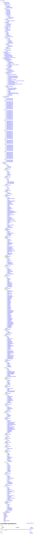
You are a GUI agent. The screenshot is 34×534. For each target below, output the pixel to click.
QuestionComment (10, 271)
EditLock (8, 209)
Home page (4, 162)
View (8, 449)
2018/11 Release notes (10, 128)
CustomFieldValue (10, 208)
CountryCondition (10, 243)
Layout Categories (9, 23)
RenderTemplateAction (10, 352)
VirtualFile (8, 282)
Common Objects (10, 70)
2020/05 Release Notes (10, 143)
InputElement (9, 326)
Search (6, 49)
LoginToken (9, 497)
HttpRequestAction (10, 338)
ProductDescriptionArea (10, 428)
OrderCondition (9, 247)
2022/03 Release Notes (10, 153)
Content (6, 8)
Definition (8, 231)
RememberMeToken (10, 400)
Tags (9, 16)
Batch (8, 362)
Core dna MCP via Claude (8, 56)
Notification (9, 166)
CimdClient (9, 401)
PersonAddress (9, 499)
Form (8, 292)
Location (8, 456)
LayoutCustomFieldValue (11, 219)
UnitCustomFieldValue (10, 181)
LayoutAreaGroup (10, 217)
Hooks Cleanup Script (11, 71)
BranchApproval (9, 510)
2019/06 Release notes (10, 134)
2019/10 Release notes (10, 137)
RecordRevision (9, 234)
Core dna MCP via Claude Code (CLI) (10, 57)
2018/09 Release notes (10, 127)
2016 (5, 100)
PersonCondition (9, 248)
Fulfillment (8, 363)
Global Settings (9, 48)
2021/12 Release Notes (10, 150)
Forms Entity (8, 29)
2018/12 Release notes (10, 129)
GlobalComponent (10, 210)
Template (8, 383)
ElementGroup (9, 290)
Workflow (8, 504)
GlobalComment (9, 263)
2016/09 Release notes (10, 106)
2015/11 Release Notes (10, 99)
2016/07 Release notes (10, 104)
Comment (8, 258)
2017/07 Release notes (10, 115)
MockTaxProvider (10, 482)
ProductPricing (9, 430)
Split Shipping (10, 95)
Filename (8, 279)
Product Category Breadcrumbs (12, 82)
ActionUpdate (9, 315)
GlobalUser (9, 332)
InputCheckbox (9, 297)
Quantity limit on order (11, 83)
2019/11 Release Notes (10, 138)
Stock (8, 364)
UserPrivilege (9, 496)
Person (8, 490)
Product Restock (10, 62)
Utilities (8, 44)
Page (8, 259)
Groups (8, 32)
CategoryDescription (10, 422)
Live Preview (8, 5)
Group (8, 453)
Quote (8, 436)
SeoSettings (9, 220)
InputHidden (9, 307)
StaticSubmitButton (10, 311)
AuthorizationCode (10, 396)
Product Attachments (11, 81)
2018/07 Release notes (10, 125)
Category (8, 200)
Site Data (5, 517)
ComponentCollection (10, 204)
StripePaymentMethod (10, 373)
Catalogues (8, 60)
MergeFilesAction (9, 358)
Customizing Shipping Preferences (13, 77)
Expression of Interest (11, 63)
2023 (5, 159)
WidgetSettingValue (10, 227)
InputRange (9, 302)
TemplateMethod (9, 461)
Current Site (5, 515)
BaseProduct (9, 420)
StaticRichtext (9, 308)
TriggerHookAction (10, 356)
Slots (7, 85)
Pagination (5, 513)
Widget (8, 225)
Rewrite (8, 440)
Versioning (8, 6)
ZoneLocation (9, 479)
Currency (8, 206)
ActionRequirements (10, 324)
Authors (8, 33)
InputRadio (9, 301)
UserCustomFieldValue (10, 495)
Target (8, 505)
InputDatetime (9, 298)
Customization (7, 22)
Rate (8, 459)
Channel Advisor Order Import (12, 88)
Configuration (10, 18)
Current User (6, 516)
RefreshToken (9, 397)
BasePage (8, 416)
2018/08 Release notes (10, 126)
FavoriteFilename (9, 286)
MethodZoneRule (9, 457)
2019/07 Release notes (10, 135)
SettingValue (9, 222)
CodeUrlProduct (9, 242)
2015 (5, 97)
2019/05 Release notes (10, 133)
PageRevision (9, 260)
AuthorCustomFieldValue (11, 498)
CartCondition (9, 240)
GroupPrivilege (9, 489)
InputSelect (9, 303)
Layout (8, 216)
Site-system (8, 38)
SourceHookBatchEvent (10, 355)
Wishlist (8, 432)
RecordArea (9, 235)
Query (5, 521)
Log (8, 245)
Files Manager (9, 11)
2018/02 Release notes (10, 121)
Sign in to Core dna (7, 3)
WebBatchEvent (9, 345)
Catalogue (8, 73)
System (6, 37)
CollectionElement (10, 201)
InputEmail (9, 299)
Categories (9, 15)
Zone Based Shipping (10, 86)
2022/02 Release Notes (10, 152)
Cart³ (9, 75)
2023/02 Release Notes (10, 160)
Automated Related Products (12, 74)
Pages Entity (8, 9)
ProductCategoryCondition (11, 250)
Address (8, 197)
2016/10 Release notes (10, 107)
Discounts (9, 78)
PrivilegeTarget (9, 491)
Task (8, 444)
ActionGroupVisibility (10, 323)
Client (8, 395)
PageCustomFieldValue (10, 183)
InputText (8, 306)
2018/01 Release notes (10, 120)
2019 (5, 130)
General (6, 4)
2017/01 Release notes (10, 110)
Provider (8, 476)
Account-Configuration (10, 36)
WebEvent (8, 344)
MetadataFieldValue (10, 408)
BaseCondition (9, 316)
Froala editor (6, 53)
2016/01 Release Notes (10, 101)
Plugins (9, 90)
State (8, 223)
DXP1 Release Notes (6, 96)
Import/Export (10, 46)
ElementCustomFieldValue (11, 390)
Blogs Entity (8, 10)
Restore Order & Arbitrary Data (12, 92)
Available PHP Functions (8, 55)
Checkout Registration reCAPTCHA (13, 64)
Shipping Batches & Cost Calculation (13, 93)
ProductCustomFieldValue (11, 426)
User (8, 494)
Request (8, 468)
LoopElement (9, 346)
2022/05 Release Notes (10, 155)
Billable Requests (10, 42)
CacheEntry (9, 471)
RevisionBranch (9, 507)
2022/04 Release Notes (10, 154)
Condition (8, 347)
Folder (8, 280)
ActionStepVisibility (10, 322)
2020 (5, 139)
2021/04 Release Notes (10, 145)
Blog (8, 171)
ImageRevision (9, 281)
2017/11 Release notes (10, 118)
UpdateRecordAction (10, 351)
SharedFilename (9, 285)
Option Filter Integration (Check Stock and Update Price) (16, 80)
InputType (8, 213)
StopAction (9, 353)
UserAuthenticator (10, 398)
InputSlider (9, 304)
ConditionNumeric (10, 318)
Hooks (7, 19)
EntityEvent (9, 339)
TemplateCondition (10, 253)
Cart (8, 187)
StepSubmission (9, 295)
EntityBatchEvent (9, 342)
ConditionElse (9, 349)
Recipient (8, 384)
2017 (5, 109)
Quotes (9, 91)
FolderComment (9, 284)
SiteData (8, 469)
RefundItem (9, 375)
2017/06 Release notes (10, 114)
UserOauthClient (9, 399)
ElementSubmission (10, 291)
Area (8, 199)
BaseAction (9, 254)
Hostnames (9, 41)
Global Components (11, 17)
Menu (5, 519)
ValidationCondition (10, 296)
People (7, 34)
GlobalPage (9, 261)
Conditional (9, 314)
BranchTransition (9, 509)
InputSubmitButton (10, 312)
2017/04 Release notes (10, 112)
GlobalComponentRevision (11, 211)
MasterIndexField (9, 448)
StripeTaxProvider (10, 483)
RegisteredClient (9, 402)
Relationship (9, 233)
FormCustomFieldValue (10, 310)
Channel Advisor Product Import (12, 76)
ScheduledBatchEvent (10, 343)
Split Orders (10, 94)
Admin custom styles (8, 54)
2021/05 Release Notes (10, 146)
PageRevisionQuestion (10, 273)
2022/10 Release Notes (10, 157)
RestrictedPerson (9, 193)
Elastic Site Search (9, 72)
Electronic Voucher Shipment (12, 79)
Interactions (6, 28)
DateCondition (9, 244)
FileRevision (9, 278)
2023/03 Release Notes (10, 161)
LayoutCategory (9, 218)
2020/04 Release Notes (10, 142)
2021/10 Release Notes (10, 148)
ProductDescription (10, 427)
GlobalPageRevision (10, 262)
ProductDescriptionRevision (11, 429)
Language (8, 215)
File (7, 277)
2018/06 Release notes (10, 124)
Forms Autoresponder (11, 20)
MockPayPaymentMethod (11, 372)
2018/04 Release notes (10, 123)
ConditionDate (9, 320)
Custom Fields (9, 24)
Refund (8, 374)
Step (8, 294)
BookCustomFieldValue (10, 182)
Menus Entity (8, 13)
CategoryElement (9, 425)
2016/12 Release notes (10, 108)
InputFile (8, 300)
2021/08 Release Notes (10, 147)
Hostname (8, 465)
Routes (7, 189)
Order (8, 406)
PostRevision (9, 174)
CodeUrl (8, 241)
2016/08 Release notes (10, 105)
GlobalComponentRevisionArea (11, 212)
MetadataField (9, 407)
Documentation (9, 14)
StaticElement (9, 327)
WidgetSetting (9, 226)
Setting (8, 221)
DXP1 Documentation (6, 58)
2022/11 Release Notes (10, 158)
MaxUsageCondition (10, 246)
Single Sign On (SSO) (10, 7)
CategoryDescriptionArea (11, 423)
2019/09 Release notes (10, 136)
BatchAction (9, 340)
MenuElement (9, 167)
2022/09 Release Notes (10, 156)
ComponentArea (9, 203)
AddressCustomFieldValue (11, 198)
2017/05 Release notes (10, 113)
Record (8, 232)
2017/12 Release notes (10, 119)
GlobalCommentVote (10, 264)
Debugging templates (8, 52)
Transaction (9, 365)
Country (8, 205)
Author (8, 487)
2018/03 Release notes (10, 122)
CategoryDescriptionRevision (11, 424)
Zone (8, 455)
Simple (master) (9, 50)
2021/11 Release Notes (10, 149)
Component (9, 202)
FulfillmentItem (9, 366)
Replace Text (10, 45)
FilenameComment (10, 283)
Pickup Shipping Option (11, 89)
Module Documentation (8, 59)
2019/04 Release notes (10, 132)
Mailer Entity (8, 30)
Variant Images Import (11, 84)
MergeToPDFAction (10, 350)
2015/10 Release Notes (10, 98)
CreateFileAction (9, 341)
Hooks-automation (9, 69)
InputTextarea (9, 305)
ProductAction (9, 249)
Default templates (8, 190)
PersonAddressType (10, 500)
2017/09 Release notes (10, 116)
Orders (7, 87)
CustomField (9, 207)
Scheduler (8, 21)
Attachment (9, 380)
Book (8, 179)
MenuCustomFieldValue (10, 391)
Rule (8, 252)
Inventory (8, 68)
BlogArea (8, 175)
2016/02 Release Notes (10, 102)
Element (8, 389)
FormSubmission (9, 293)
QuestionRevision (9, 270)
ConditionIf (9, 348)
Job (7, 165)
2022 (5, 151)
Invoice (8, 369)
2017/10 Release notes (10, 117)
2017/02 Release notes (10, 111)
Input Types (8, 25)
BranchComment (9, 508)
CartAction (9, 239)
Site (7, 463)
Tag (7, 224)
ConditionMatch (9, 319)
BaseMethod (9, 460)
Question (8, 269)
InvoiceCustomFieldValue (11, 371)
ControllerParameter (10, 388)
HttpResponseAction (10, 357)
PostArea (8, 173)
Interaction (8, 382)
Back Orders (10, 61)
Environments (10, 40)
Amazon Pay (10, 66)
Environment (9, 467)
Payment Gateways (9, 65)
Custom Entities (9, 26)
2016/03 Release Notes (10, 103)
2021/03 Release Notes (10, 144)
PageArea (8, 272)
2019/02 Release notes (10, 131)
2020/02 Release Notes (10, 140)
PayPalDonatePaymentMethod (11, 376)
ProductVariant (9, 431)
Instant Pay (9, 67)
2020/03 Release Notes (10, 141)
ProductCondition (9, 251)
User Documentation (6, 2)
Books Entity (8, 12)
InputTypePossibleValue (10, 214)
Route (8, 331)
